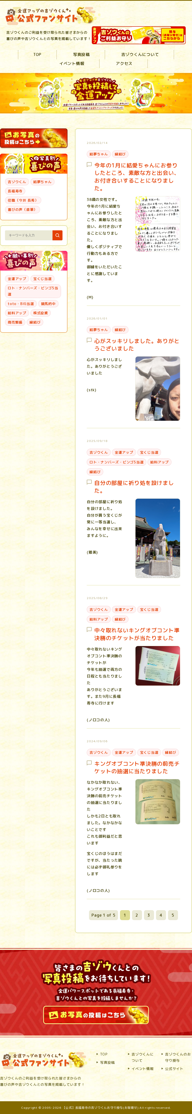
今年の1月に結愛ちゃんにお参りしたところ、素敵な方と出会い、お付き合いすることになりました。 (137, 177)
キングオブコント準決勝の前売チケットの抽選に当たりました (137, 767)
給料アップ (159, 462)
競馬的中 (48, 303)
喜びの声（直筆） (22, 209)
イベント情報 (71, 63)
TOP (37, 54)
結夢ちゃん (99, 154)
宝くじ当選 (149, 452)
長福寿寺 (15, 191)
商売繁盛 (15, 322)
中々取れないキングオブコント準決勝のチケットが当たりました (137, 634)
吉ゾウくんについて (140, 54)
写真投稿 (81, 54)
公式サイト (174, 1068)
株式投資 (40, 313)
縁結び (120, 154)
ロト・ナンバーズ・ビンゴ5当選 (117, 462)
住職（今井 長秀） (23, 200)
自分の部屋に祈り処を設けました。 (134, 486)
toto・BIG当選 (21, 303)
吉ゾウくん (99, 452)
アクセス (124, 63)
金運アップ (124, 452)
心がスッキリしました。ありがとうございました (137, 345)
